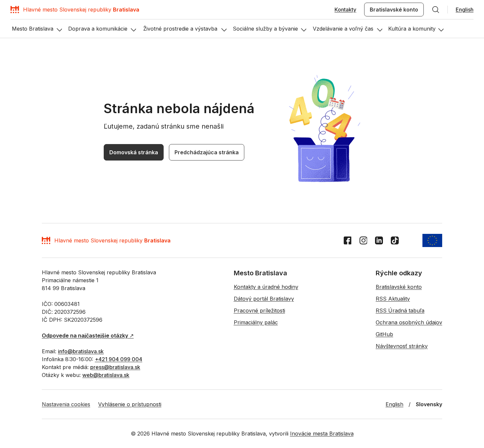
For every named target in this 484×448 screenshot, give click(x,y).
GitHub (384, 334)
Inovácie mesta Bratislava (322, 433)
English (464, 9)
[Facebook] (347, 240)
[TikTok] (394, 240)
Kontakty (345, 9)
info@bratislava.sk (81, 351)
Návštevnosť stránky (402, 346)
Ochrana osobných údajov (409, 322)
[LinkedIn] (379, 240)
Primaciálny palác (256, 322)
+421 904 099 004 (118, 359)
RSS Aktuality (393, 298)
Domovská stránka (133, 152)
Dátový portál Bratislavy (264, 298)
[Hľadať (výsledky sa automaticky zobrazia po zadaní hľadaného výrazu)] (435, 9)
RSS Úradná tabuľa (400, 310)
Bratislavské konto (394, 9)
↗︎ (88, 335)
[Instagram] (363, 240)
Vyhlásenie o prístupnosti (129, 404)
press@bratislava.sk (115, 367)
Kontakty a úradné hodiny (266, 287)
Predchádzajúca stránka (207, 152)
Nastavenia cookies (66, 404)
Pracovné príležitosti (259, 310)
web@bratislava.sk (105, 375)
